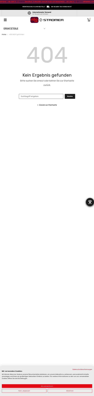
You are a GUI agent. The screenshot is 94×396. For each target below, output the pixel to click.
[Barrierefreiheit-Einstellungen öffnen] (90, 202)
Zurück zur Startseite (48, 105)
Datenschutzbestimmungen (82, 369)
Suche (70, 96)
